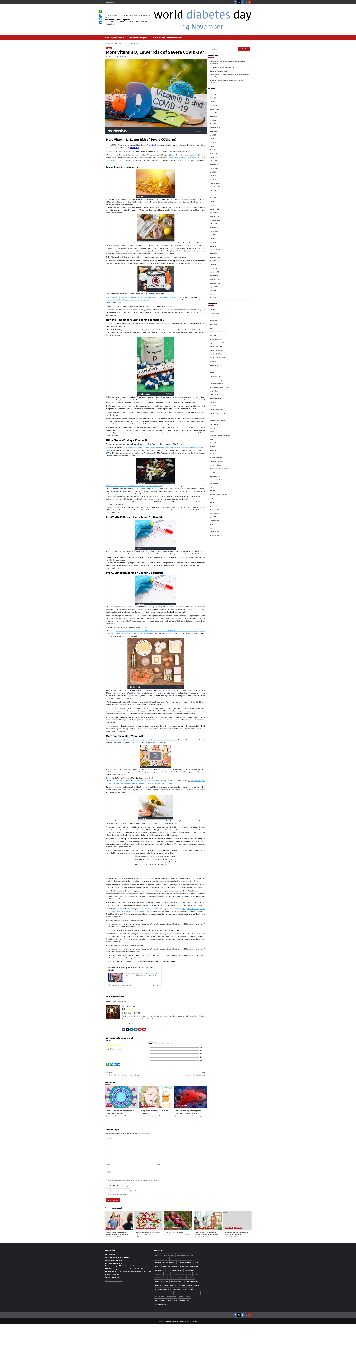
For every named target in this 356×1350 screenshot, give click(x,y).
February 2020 (214, 272)
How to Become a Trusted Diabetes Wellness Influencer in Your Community (229, 76)
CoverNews (184, 1321)
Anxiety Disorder (215, 313)
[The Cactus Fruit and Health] (178, 1220)
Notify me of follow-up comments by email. (122, 1191)
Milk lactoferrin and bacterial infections (222, 67)
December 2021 (215, 216)
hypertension (214, 417)
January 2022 (214, 213)
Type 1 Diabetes (215, 506)
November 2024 (215, 127)
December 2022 (215, 183)
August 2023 (214, 168)
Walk (211, 528)
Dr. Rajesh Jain (111, 56)
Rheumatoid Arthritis (216, 480)
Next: (195, 1074)
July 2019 (213, 290)
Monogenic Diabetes (216, 461)
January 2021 (214, 246)
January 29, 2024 (120, 1116)
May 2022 (213, 198)
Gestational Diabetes (216, 383)
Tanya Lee (109, 1237)
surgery (212, 498)
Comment (109, 1139)
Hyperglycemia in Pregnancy (218, 413)
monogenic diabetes (216, 457)
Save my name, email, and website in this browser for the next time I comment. (133, 1180)
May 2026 (213, 98)
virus (211, 524)
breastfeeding (214, 324)
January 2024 (214, 157)
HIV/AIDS (213, 406)
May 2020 (213, 261)
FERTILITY (213, 372)
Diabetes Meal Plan (216, 354)
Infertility (213, 428)
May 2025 (213, 124)
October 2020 (214, 253)
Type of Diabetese (117, 38)
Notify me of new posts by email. (118, 1194)
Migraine (212, 454)
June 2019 (213, 294)
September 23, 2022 (198, 1116)
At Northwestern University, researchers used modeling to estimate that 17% (134, 486)
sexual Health (214, 483)
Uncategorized (214, 520)
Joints (211, 439)
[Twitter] (101, 19)
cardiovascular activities (217, 332)
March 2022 (213, 205)
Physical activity (215, 476)
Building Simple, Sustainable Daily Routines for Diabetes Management (227, 62)
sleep (211, 487)
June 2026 (213, 94)
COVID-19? (134, 148)
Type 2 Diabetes (215, 513)
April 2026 (213, 101)
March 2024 (213, 150)
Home (107, 38)
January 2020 (214, 275)
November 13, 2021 (122, 56)
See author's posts (131, 1024)
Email (159, 1164)
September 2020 (215, 257)
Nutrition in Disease (174, 38)
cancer (212, 328)
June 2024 (213, 138)
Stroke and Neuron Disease (218, 494)
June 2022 (213, 194)
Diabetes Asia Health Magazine (117, 19)
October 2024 (214, 131)
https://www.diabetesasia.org (114, 1281)
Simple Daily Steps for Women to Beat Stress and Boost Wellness (227, 81)
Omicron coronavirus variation (219, 469)
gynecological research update (219, 387)
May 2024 (213, 142)
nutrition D (152, 145)
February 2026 (214, 109)
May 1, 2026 (187, 1235)
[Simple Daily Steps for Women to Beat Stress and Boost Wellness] (237, 1220)
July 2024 (213, 135)
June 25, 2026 (117, 1237)
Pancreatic (213, 472)
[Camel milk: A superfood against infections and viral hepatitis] (190, 1097)
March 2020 (213, 268)
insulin (212, 432)
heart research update (216, 398)
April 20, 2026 (206, 1237)
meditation (213, 450)
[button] (250, 37)
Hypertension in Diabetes (218, 420)
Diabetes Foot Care (216, 346)
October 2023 (214, 161)
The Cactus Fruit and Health (218, 71)
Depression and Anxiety (217, 343)
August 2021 (214, 231)
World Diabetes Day (216, 535)
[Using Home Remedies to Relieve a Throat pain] (155, 1097)
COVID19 (109, 48)
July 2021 (213, 235)
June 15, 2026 (140, 1236)
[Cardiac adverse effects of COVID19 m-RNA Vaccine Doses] (121, 1097)
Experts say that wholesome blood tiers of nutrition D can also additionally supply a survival (141, 297)
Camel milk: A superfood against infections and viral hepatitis (188, 1112)
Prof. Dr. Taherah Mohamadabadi (184, 1116)
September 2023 (215, 164)
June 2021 (213, 238)
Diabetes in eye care (216, 350)
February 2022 (214, 209)
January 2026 (214, 113)
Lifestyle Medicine (158, 38)
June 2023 (213, 176)
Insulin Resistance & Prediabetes (220, 435)
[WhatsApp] (101, 11)
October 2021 (214, 224)
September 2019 (215, 283)
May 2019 (213, 298)
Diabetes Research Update (137, 38)
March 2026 (213, 105)
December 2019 (215, 279)
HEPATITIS (184, 1105)
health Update (151, 1105)
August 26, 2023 (154, 1116)
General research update (217, 380)
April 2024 (213, 146)
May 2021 (213, 242)
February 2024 (214, 153)
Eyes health (213, 369)
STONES (212, 491)
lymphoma (213, 446)
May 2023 (213, 179)
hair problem (214, 391)
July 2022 (213, 190)
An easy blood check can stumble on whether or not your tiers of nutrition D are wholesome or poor (141, 740)
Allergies (212, 309)
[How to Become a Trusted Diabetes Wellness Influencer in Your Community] (208, 1220)
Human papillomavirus (217, 409)
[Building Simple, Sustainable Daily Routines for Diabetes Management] (119, 1220)
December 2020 (215, 250)
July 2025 (213, 120)
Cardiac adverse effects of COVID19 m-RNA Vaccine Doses (120, 1112)
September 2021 (215, 227)
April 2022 (213, 201)
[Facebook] (101, 15)
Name (108, 1164)
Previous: (122, 1074)
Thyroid (212, 502)
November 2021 (215, 220)
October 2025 (214, 116)
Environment (214, 365)
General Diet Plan (215, 376)
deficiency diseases (216, 339)
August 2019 (214, 287)
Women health (214, 531)
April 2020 (213, 264)
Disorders (213, 361)
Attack (212, 317)
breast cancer (214, 320)
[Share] (101, 22)
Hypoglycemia (214, 424)
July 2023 (213, 172)
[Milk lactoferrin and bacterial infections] (148, 1220)
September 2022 (215, 187)
